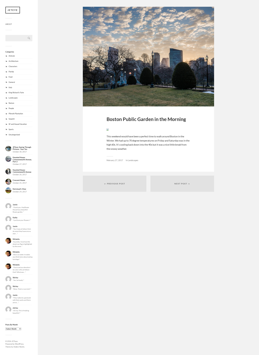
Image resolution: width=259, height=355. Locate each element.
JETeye (13, 10)
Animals (12, 56)
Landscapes (13, 98)
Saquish (12, 119)
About (8, 24)
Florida (11, 72)
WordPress (19, 344)
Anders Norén (18, 347)
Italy (10, 87)
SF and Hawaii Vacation (18, 124)
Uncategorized (14, 135)
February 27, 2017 (115, 160)
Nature (11, 103)
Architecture (13, 61)
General (12, 82)
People (11, 108)
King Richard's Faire (16, 92)
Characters (13, 66)
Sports (11, 129)
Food (10, 77)
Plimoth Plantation (16, 113)
